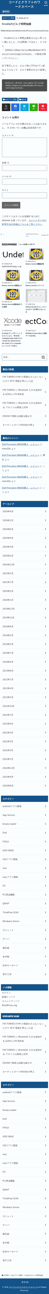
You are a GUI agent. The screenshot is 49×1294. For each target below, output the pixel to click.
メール (6, 176)
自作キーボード (10, 965)
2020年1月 (8, 600)
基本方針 (6, 11)
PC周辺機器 (9, 894)
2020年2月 (8, 591)
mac (5, 868)
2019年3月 (8, 635)
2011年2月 (8, 750)
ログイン (6, 992)
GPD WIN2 (8, 850)
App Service (9, 815)
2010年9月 (8, 777)
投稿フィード (8, 997)
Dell (5, 832)
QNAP (6, 903)
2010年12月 (9, 768)
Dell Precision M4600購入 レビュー (20, 444)
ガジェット (8, 930)
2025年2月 (8, 555)
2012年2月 (8, 697)
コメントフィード (11, 1001)
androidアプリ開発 (12, 806)
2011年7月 (8, 715)
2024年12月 (9, 564)
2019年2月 (8, 644)
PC (4, 886)
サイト (5, 190)
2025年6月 (8, 529)
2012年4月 (8, 688)
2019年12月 (9, 608)
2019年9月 (8, 626)
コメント (8, 135)
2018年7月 (8, 653)
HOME (6, 1275)
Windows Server (11, 921)
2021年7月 (8, 582)
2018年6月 (8, 662)
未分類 (6, 956)
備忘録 (23, 99)
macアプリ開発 (8, 18)
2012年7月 (8, 679)
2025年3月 (8, 547)
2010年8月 (8, 785)
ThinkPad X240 (10, 912)
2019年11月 (8, 617)
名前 (5, 162)
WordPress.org (9, 1005)
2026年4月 (8, 511)
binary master (9, 824)
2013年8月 (8, 670)
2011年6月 (8, 723)
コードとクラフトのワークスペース (24, 4)
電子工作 (7, 974)
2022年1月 (8, 573)
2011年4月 (8, 732)
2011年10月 (8, 706)
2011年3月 (8, 741)
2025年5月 (8, 538)
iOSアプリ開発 (10, 859)
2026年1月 (8, 520)
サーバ (6, 939)
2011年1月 (8, 759)
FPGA (6, 841)
